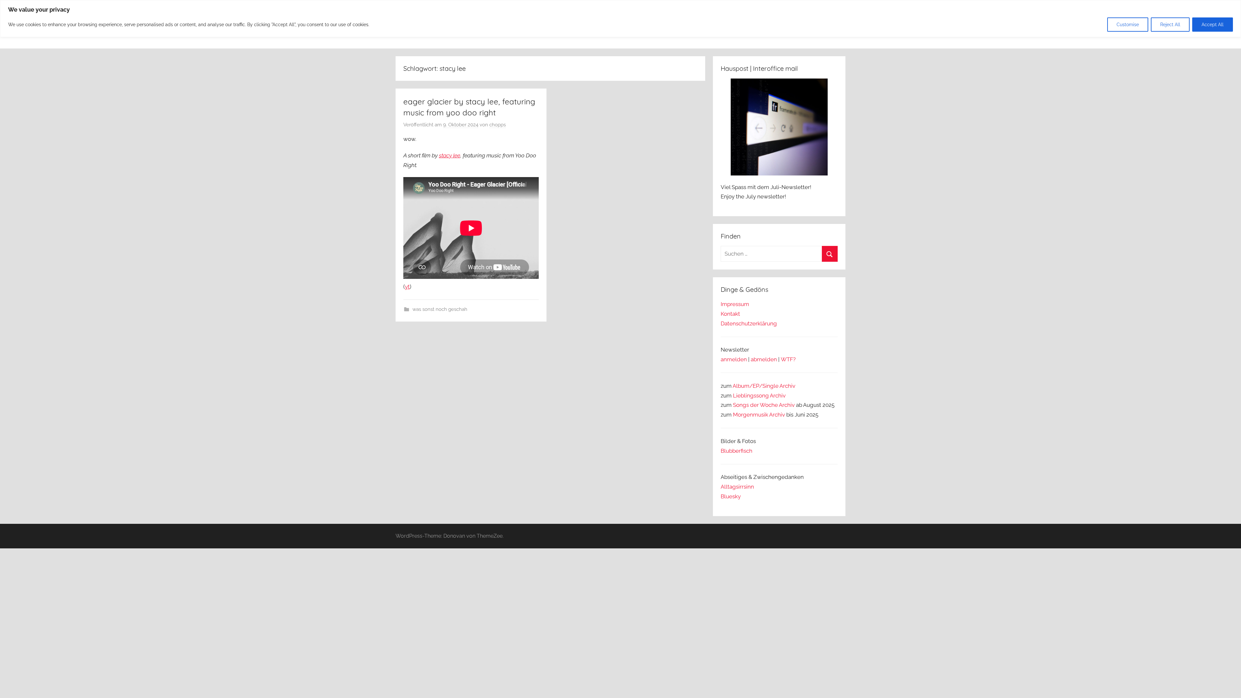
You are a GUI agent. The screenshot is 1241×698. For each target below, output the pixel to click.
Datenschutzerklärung (749, 323)
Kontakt (730, 314)
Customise (1128, 24)
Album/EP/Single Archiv (764, 386)
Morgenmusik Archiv (759, 414)
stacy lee (449, 155)
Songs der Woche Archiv (764, 405)
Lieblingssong (751, 395)
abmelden (764, 359)
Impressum (735, 304)
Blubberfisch (736, 451)
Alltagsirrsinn (737, 486)
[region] (620, 18)
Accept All (1213, 24)
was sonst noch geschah (439, 309)
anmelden (734, 359)
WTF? (788, 359)
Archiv (778, 395)
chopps (497, 125)
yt (407, 286)
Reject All (1170, 24)
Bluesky (731, 496)
